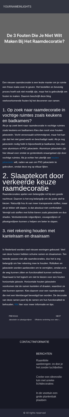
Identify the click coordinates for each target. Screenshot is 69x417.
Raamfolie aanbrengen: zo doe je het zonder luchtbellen (49, 364)
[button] (65, 7)
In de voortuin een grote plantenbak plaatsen (46, 396)
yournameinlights (17, 6)
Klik (16, 304)
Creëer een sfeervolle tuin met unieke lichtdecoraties (49, 380)
